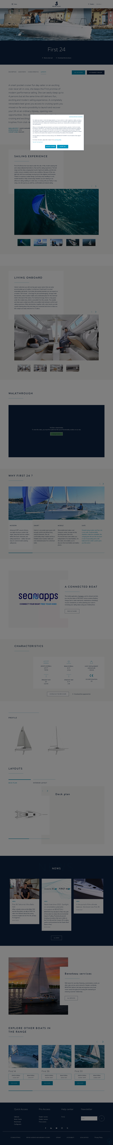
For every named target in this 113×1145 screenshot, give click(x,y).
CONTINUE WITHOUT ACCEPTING (76, 116)
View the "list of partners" (38, 142)
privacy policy (58, 140)
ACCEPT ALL (63, 146)
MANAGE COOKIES (50, 146)
